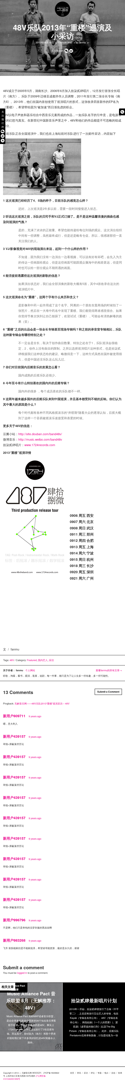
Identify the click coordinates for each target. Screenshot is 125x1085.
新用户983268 (14, 940)
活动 (113, 1072)
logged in (22, 973)
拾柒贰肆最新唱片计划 (94, 1000)
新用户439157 (14, 736)
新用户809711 (14, 715)
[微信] (3, 131)
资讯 (79, 1072)
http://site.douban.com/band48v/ (40, 434)
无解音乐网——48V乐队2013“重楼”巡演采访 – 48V (42, 703)
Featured (32, 660)
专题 (100, 1072)
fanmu (82, 42)
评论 (93, 1072)
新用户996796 (14, 919)
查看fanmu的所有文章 (109, 670)
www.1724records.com (40, 445)
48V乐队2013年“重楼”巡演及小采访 (62, 31)
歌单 (120, 1072)
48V (12, 660)
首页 (72, 1072)
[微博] (3, 136)
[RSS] (3, 140)
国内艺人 (43, 660)
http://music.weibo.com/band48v (40, 439)
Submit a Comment (108, 691)
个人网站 (30, 670)
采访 (51, 660)
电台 (106, 1072)
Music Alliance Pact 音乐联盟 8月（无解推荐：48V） (31, 1000)
